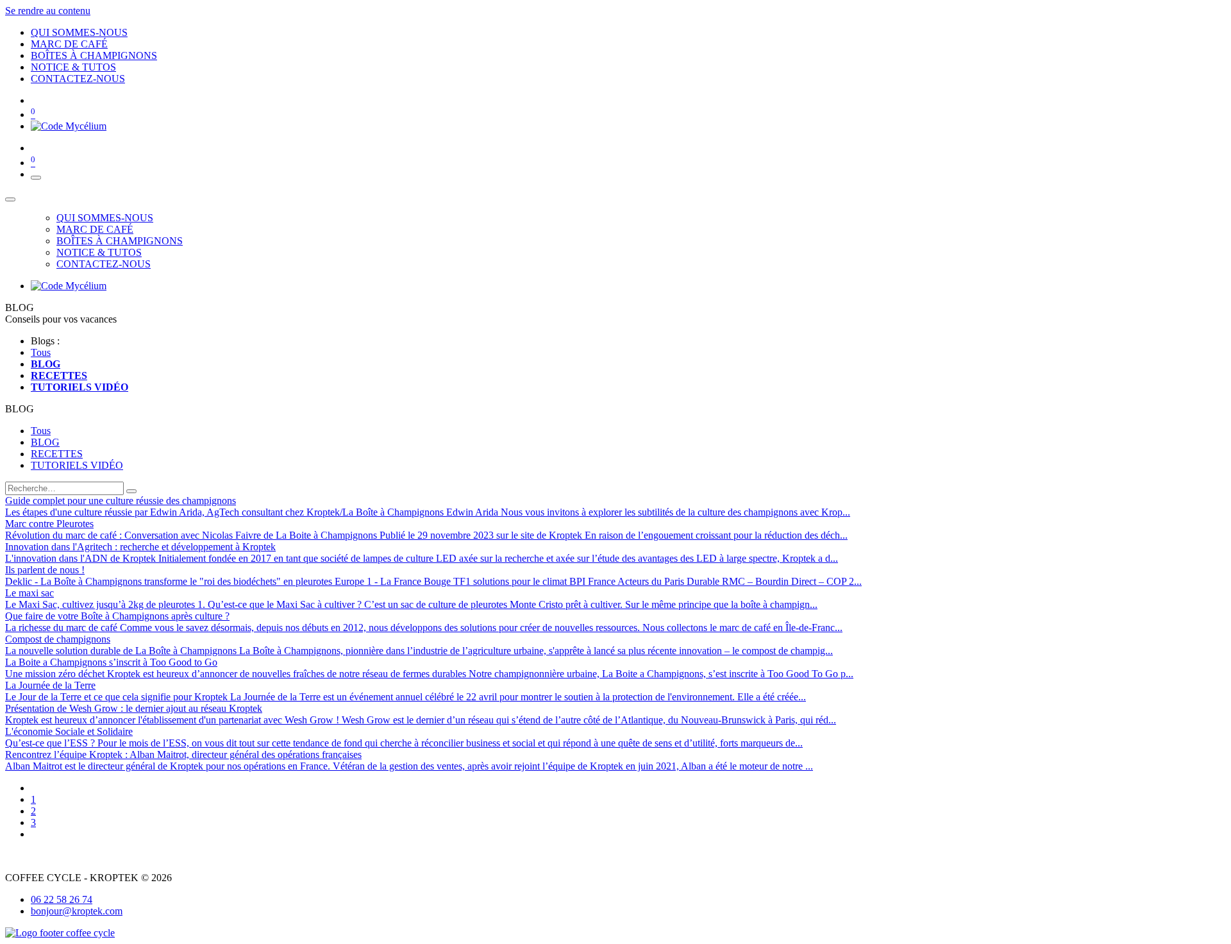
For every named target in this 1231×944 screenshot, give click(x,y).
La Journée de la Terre (50, 685)
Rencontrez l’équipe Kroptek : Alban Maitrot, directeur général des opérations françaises (183, 754)
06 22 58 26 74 (61, 899)
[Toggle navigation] (36, 178)
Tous (41, 352)
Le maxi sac (29, 592)
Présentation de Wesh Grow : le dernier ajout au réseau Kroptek (133, 708)
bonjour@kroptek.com (76, 911)
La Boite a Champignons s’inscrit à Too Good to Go (111, 662)
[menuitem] (79, 32)
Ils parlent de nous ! (45, 569)
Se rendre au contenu (47, 10)
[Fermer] (10, 199)
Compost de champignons (57, 639)
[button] (19, 408)
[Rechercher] (131, 491)
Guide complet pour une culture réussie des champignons (120, 500)
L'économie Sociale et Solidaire (69, 731)
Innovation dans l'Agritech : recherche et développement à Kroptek (140, 546)
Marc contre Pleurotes (49, 523)
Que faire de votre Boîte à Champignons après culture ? (117, 616)
